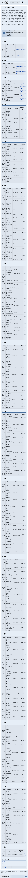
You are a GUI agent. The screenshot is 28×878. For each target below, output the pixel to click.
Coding (13, 867)
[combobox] (15, 2)
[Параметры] (22, 2)
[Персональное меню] (25, 2)
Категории (4, 867)
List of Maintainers (6, 863)
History (9, 867)
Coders (3, 861)
